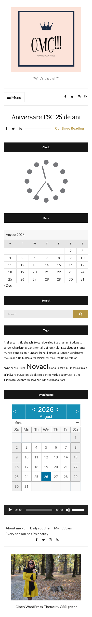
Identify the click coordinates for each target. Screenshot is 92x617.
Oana (52, 367)
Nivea (22, 367)
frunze (8, 352)
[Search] (80, 314)
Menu (16, 97)
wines (46, 379)
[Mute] (68, 509)
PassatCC (62, 367)
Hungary (32, 352)
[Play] (10, 509)
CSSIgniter (68, 607)
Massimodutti (41, 357)
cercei (8, 347)
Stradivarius (52, 374)
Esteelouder (68, 347)
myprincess (11, 367)
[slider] (79, 509)
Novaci (37, 366)
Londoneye (76, 352)
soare (40, 374)
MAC (7, 357)
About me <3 (16, 528)
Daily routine (40, 528)
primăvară (10, 374)
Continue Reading (69, 128)
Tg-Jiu (76, 374)
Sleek (33, 374)
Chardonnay (19, 347)
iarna (42, 352)
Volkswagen (34, 379)
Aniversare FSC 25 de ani (46, 117)
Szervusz (66, 374)
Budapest (76, 342)
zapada (54, 379)
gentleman (20, 352)
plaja (84, 367)
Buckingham (61, 342)
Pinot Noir (74, 367)
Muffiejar (71, 357)
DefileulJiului (51, 347)
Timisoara (10, 379)
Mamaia (27, 357)
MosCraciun (57, 357)
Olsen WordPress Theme (35, 607)
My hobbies (63, 528)
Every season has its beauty (27, 534)
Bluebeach (26, 342)
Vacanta (21, 379)
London (64, 352)
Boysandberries (43, 342)
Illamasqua (53, 352)
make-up (15, 357)
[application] (46, 510)
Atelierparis (11, 342)
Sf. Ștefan (23, 374)
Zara (63, 379)
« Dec (8, 285)
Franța (81, 347)
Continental (35, 347)
